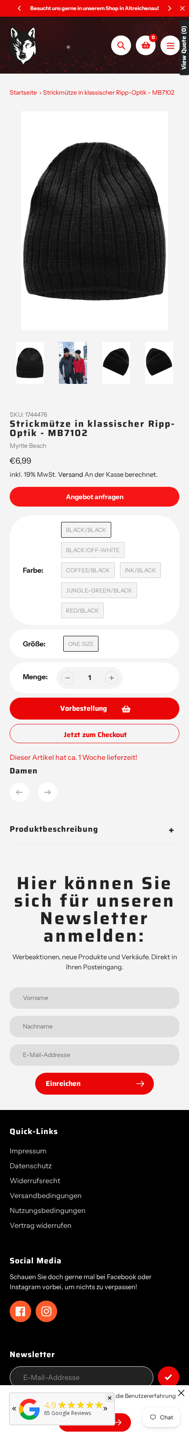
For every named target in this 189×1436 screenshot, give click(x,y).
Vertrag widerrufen (41, 1225)
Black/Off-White (93, 549)
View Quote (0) (184, 48)
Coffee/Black (88, 570)
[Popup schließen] (181, 1392)
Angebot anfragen (95, 497)
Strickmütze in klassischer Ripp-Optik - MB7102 (108, 92)
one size (81, 643)
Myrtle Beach (28, 446)
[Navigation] (170, 45)
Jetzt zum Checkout (95, 734)
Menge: (35, 676)
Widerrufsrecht (35, 1180)
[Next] (169, 8)
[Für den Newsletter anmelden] (168, 1377)
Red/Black (82, 610)
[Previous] (19, 8)
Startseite (23, 92)
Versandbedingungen (46, 1195)
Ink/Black (140, 570)
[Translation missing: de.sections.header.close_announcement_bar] (182, 8)
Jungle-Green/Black (99, 590)
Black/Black (86, 529)
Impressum (28, 1150)
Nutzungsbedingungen (48, 1210)
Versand (71, 474)
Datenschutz (31, 1165)
